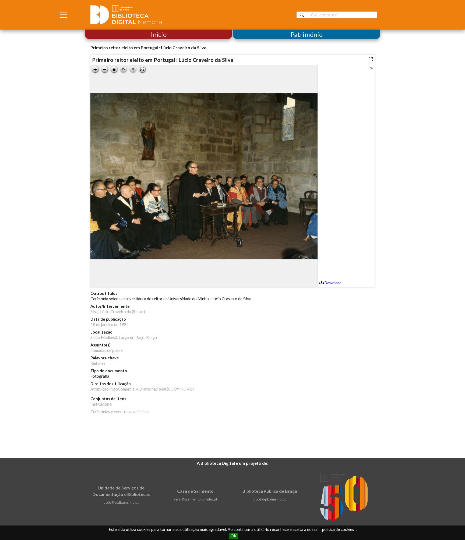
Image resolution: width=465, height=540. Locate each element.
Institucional (101, 404)
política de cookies (338, 529)
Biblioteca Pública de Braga (269, 490)
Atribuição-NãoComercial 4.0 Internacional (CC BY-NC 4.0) (142, 389)
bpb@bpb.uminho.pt (269, 499)
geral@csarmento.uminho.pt (195, 499)
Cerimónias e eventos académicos (120, 411)
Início (159, 34)
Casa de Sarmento (195, 490)
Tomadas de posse (106, 350)
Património (307, 34)
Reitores (97, 363)
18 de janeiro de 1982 (109, 324)
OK (234, 536)
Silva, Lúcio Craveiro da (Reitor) (117, 311)
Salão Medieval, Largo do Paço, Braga (123, 337)
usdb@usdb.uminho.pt (121, 502)
